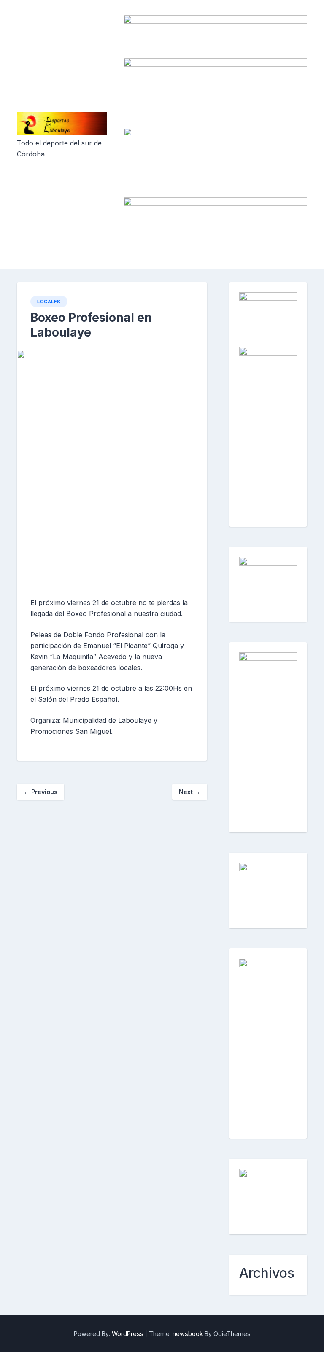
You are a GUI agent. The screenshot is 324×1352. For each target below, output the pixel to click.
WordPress (127, 1333)
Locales (49, 301)
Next (189, 791)
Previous (40, 791)
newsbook (188, 1333)
